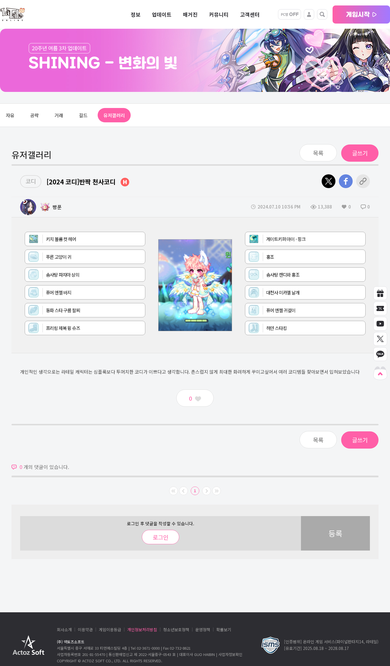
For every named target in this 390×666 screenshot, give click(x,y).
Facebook (346, 181)
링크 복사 (363, 181)
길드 (83, 115)
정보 (135, 14)
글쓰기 (360, 153)
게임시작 (361, 14)
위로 (380, 373)
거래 (59, 115)
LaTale (12, 14)
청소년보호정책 (176, 629)
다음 (206, 491)
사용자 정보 (309, 14)
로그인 (160, 537)
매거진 (190, 14)
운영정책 (202, 629)
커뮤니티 (219, 14)
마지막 (216, 491)
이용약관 (85, 629)
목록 (318, 153)
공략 (34, 115)
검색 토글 (322, 14)
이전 (183, 491)
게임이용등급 (110, 629)
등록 (335, 533)
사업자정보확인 (230, 654)
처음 (173, 491)
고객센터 (250, 14)
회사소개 (64, 629)
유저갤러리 (114, 115)
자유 (10, 115)
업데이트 (161, 14)
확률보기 (223, 629)
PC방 (289, 14)
